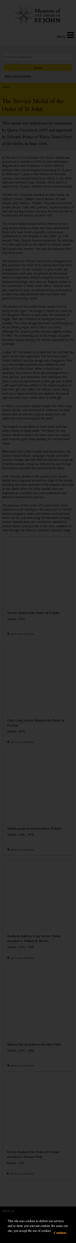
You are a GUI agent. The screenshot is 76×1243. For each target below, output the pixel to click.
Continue (60, 1232)
